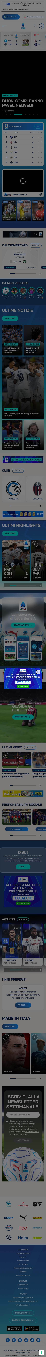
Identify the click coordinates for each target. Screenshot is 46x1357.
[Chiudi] (38, 672)
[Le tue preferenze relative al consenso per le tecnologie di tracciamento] (41, 1352)
